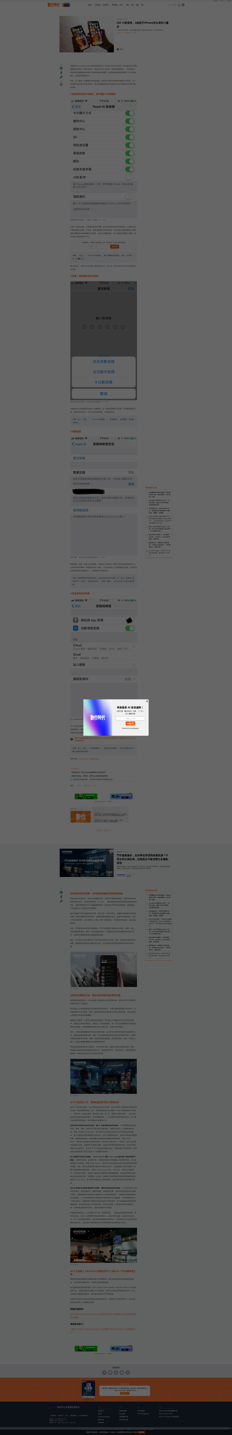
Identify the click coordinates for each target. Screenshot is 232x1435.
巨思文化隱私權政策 (133, 728)
